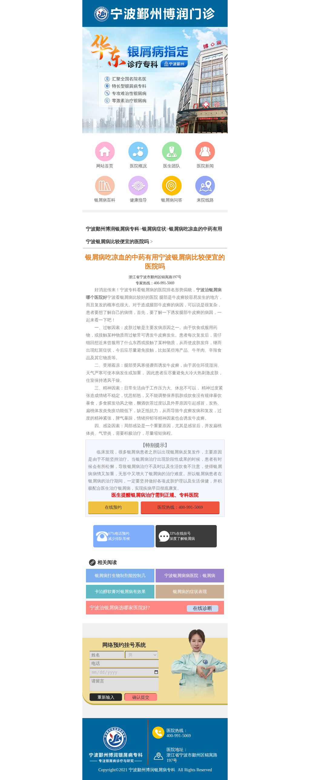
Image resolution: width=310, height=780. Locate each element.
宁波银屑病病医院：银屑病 (189, 575)
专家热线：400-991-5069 (155, 283)
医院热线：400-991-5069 (180, 507)
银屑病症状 (154, 228)
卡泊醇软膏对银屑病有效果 (120, 591)
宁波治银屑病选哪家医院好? (120, 607)
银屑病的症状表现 (190, 591)
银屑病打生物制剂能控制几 (120, 575)
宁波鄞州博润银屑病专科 (112, 228)
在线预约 (113, 507)
